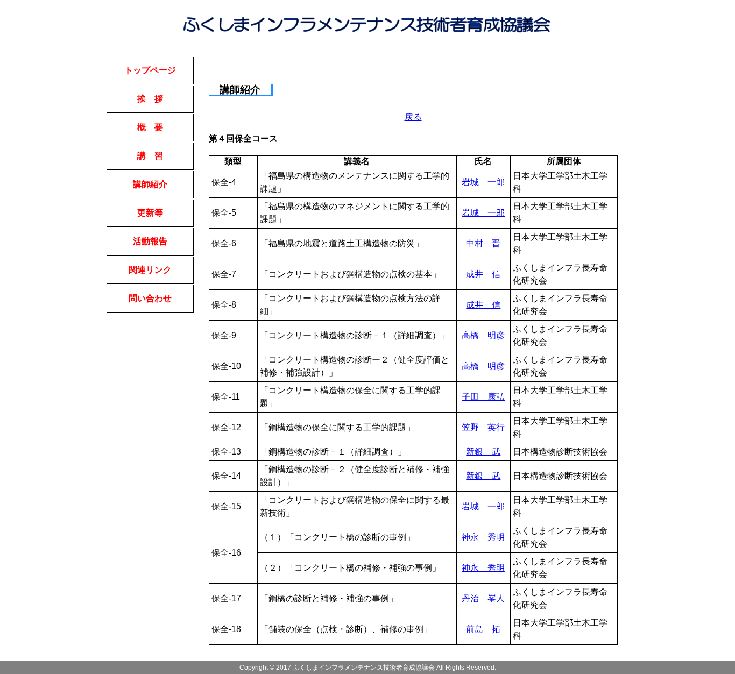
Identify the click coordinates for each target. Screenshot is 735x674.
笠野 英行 (483, 427)
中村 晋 (483, 243)
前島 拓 (483, 629)
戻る (413, 117)
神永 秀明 (483, 537)
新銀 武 (483, 451)
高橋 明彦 (483, 335)
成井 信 (483, 274)
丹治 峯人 (483, 598)
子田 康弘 (483, 396)
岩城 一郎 (483, 182)
